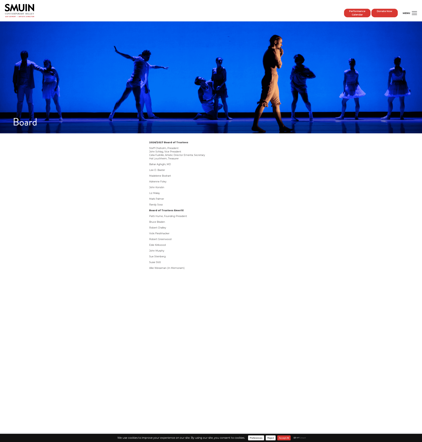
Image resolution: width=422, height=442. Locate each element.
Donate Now (384, 11)
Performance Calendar (357, 13)
